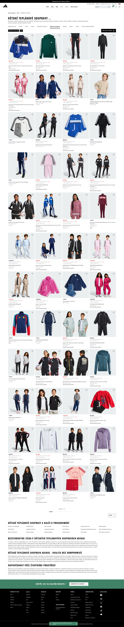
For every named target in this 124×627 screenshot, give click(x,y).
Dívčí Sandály (47, 526)
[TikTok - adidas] (107, 611)
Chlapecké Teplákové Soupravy (88, 529)
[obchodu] (5, 6)
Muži (47, 6)
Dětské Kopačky (48, 532)
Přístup (91, 623)
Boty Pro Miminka (12, 532)
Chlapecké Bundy (85, 526)
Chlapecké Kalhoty (30, 529)
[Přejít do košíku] (119, 7)
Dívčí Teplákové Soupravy (105, 529)
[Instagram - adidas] (107, 599)
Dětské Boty (11, 529)
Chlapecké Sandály (49, 529)
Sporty (66, 6)
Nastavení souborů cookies (37, 623)
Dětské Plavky (66, 532)
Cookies (53, 623)
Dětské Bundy (102, 526)
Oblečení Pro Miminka (13, 526)
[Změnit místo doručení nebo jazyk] (119, 4)
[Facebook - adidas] (107, 595)
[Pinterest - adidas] (107, 607)
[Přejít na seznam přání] (116, 7)
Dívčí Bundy (66, 526)
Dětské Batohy (29, 526)
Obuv (61, 6)
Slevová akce (74, 6)
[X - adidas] (107, 603)
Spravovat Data (47, 623)
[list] (62, 26)
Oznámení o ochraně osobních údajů (63, 623)
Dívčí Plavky (84, 532)
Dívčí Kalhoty (66, 529)
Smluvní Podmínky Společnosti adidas (80, 623)
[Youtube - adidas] (107, 615)
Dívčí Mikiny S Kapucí (104, 532)
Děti (57, 6)
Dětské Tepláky (30, 532)
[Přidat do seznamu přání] (32, 35)
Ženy (52, 6)
